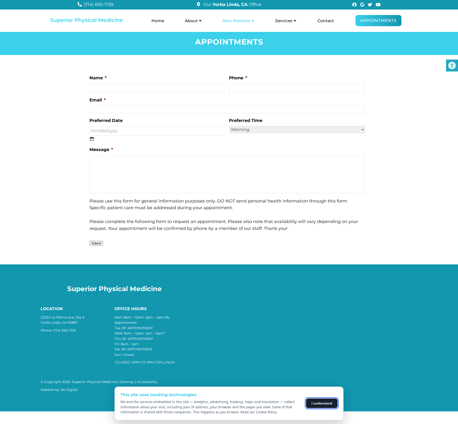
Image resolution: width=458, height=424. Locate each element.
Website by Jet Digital (59, 390)
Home (157, 20)
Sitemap (127, 382)
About (191, 20)
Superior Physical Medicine (86, 20)
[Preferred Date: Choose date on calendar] (91, 138)
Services (283, 20)
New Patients (236, 20)
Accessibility (147, 382)
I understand (322, 403)
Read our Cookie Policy (258, 412)
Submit (96, 243)
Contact (325, 20)
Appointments (378, 20)
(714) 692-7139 (99, 4)
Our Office (231, 4)
